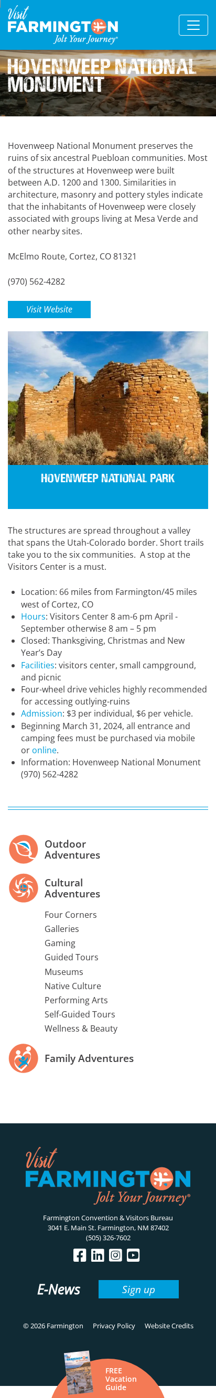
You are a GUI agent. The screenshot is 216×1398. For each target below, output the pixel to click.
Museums (64, 972)
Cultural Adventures (72, 888)
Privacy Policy (114, 1325)
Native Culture (73, 986)
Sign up (138, 1289)
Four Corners (71, 914)
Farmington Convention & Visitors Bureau (108, 1217)
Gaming (60, 943)
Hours (33, 616)
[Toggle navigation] (193, 25)
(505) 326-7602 (108, 1237)
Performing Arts (76, 1000)
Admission (41, 713)
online (44, 750)
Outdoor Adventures (72, 849)
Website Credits (169, 1325)
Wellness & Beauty (81, 1028)
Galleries (62, 929)
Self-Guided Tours (80, 1014)
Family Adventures (89, 1058)
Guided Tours (72, 957)
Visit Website (49, 309)
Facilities (38, 665)
